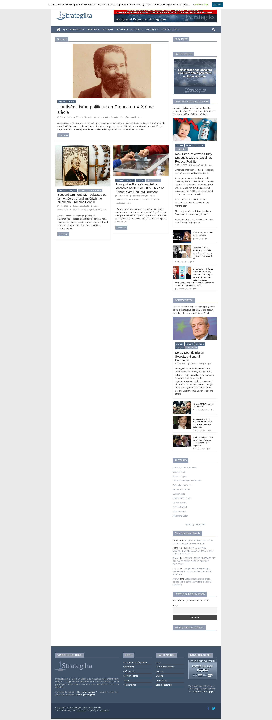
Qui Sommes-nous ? (73, 29)
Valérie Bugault (180, 502)
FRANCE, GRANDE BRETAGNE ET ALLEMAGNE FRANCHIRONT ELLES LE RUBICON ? (193, 550)
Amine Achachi (179, 511)
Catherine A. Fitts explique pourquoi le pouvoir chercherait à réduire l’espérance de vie (203, 253)
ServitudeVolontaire (123, 203)
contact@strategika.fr (86, 694)
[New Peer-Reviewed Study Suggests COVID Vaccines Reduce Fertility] (195, 119)
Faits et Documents (165, 666)
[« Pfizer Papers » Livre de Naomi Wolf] (182, 231)
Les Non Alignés (130, 675)
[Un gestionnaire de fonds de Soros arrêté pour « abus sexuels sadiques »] (182, 417)
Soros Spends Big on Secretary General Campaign (189, 356)
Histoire (137, 117)
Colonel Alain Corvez (182, 485)
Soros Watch (192, 347)
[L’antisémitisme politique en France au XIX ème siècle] (112, 45)
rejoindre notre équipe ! (203, 691)
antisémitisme (119, 117)
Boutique (151, 29)
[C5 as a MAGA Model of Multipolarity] (182, 402)
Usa (104, 209)
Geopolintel (128, 666)
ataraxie (135, 199)
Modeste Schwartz (181, 489)
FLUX (158, 662)
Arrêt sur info (129, 671)
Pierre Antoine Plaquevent (185, 467)
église (91, 209)
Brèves (71, 102)
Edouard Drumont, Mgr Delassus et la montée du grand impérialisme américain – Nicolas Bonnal (81, 198)
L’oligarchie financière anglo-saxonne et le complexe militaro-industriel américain (192, 571)
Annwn (176, 558)
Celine (141, 199)
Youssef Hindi (179, 472)
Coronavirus (181, 149)
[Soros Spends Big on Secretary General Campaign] (195, 318)
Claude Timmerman (182, 498)
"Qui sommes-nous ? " (88, 692)
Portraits (122, 29)
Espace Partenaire (164, 684)
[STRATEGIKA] (74, 661)
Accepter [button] (217, 4)
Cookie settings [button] (200, 4)
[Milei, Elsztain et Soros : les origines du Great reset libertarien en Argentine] (182, 436)
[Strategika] (58, 29)
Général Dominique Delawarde (187, 480)
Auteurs (135, 29)
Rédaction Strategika (84, 117)
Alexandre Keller (180, 515)
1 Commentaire (102, 117)
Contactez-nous (171, 29)
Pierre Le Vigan (180, 476)
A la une (62, 102)
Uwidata (159, 675)
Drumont (129, 117)
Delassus (76, 209)
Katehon (160, 671)
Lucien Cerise (179, 493)
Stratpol (126, 680)
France (156, 199)
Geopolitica (161, 680)
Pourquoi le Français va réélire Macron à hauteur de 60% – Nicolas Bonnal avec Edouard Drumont (139, 188)
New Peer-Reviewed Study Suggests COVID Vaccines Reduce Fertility (193, 157)
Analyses (92, 29)
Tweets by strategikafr (195, 524)
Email (175, 605)
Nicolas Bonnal (95, 190)
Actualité (108, 29)
